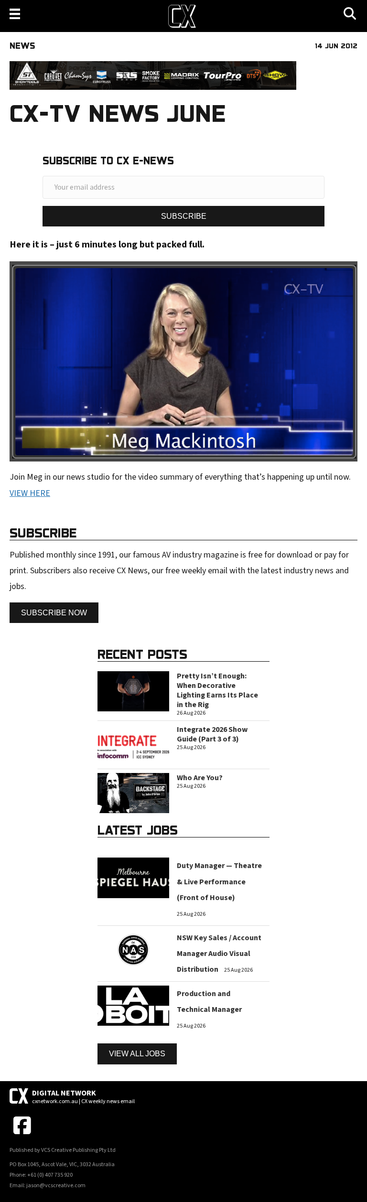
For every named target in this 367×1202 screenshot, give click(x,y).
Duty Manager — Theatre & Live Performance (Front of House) (219, 881)
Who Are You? (200, 778)
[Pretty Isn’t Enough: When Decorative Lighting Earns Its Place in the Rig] (133, 691)
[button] (183, 216)
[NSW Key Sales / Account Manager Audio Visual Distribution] (133, 949)
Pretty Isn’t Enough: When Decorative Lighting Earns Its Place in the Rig (217, 690)
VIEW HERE (30, 493)
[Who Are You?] (133, 793)
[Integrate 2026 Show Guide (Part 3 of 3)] (133, 744)
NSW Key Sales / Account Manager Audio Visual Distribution (219, 954)
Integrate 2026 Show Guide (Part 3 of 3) (212, 734)
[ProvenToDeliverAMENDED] (153, 75)
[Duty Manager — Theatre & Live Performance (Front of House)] (133, 877)
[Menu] (15, 14)
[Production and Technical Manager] (133, 1005)
